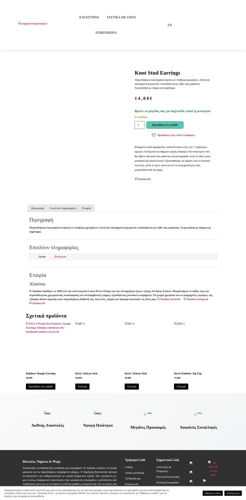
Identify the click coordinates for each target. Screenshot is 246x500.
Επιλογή (82, 386)
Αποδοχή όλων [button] (233, 493)
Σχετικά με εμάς (121, 17)
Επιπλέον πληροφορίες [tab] (63, 208)
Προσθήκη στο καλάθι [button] (41, 386)
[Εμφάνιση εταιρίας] (143, 179)
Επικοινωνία (106, 32)
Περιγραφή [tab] (37, 208)
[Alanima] (37, 303)
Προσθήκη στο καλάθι (165, 124)
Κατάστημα (89, 17)
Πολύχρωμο (60, 256)
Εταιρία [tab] (86, 208)
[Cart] (159, 25)
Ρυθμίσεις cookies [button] (213, 493)
